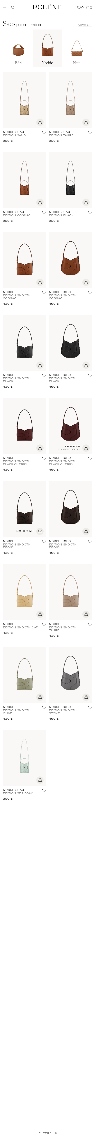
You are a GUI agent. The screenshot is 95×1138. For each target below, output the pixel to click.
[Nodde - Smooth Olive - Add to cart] (40, 698)
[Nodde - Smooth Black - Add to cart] (40, 366)
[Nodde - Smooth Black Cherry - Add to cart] (40, 449)
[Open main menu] (6, 7)
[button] (44, 132)
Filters (47, 1132)
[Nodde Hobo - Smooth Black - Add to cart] (86, 366)
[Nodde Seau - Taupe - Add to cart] (86, 123)
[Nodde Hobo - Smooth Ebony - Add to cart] (86, 532)
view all (85, 25)
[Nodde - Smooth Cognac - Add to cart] (40, 283)
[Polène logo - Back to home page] (47, 6)
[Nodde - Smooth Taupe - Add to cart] (86, 615)
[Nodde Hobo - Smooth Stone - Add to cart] (86, 698)
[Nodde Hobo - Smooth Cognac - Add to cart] (86, 283)
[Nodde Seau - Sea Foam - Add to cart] (40, 781)
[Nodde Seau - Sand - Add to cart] (40, 123)
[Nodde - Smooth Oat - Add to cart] (40, 615)
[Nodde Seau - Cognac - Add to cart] (40, 203)
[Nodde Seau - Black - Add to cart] (86, 203)
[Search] (13, 7)
